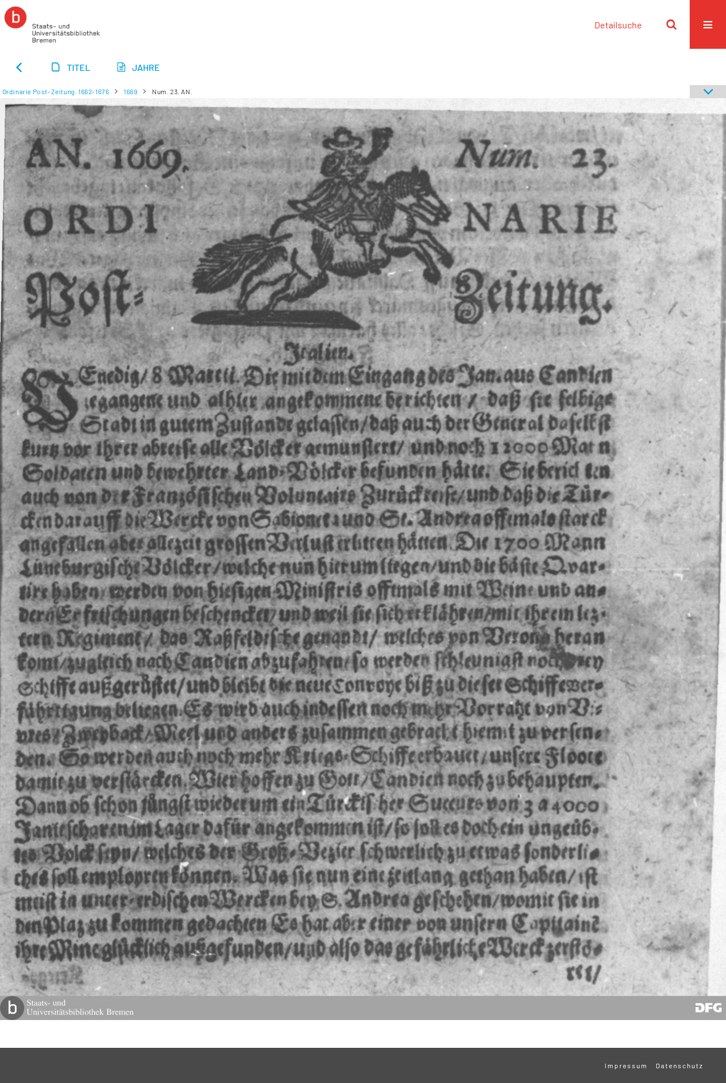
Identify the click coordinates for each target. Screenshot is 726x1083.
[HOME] (52, 24)
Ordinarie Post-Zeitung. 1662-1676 (55, 91)
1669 (130, 91)
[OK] (671, 24)
